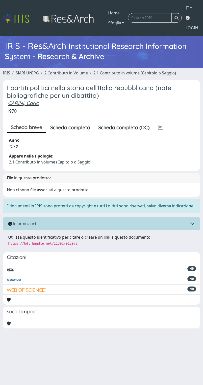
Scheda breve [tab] (26, 127)
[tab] (160, 127)
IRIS (6, 73)
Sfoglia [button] (114, 23)
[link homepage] (18, 18)
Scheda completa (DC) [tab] (124, 127)
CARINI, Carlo (23, 103)
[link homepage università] (69, 18)
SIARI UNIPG (27, 73)
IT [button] (187, 8)
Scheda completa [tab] (70, 127)
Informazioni (24, 223)
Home (114, 13)
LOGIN (192, 28)
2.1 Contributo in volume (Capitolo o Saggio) (134, 73)
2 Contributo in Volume (66, 73)
